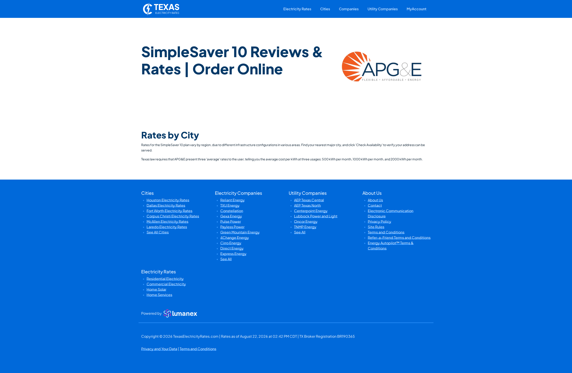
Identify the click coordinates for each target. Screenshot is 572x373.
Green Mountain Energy (240, 232)
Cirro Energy (230, 243)
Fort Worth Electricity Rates (169, 210)
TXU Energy (230, 205)
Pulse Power (230, 221)
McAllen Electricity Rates (167, 221)
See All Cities (158, 232)
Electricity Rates (297, 8)
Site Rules (376, 226)
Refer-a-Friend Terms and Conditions (399, 237)
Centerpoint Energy (311, 210)
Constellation (231, 210)
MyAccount (416, 8)
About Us (375, 200)
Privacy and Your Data (159, 348)
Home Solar (156, 289)
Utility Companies (383, 8)
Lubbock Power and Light (315, 216)
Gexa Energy (231, 216)
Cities (325, 8)
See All (226, 259)
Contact (375, 205)
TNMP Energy (305, 226)
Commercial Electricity (166, 284)
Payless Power (232, 226)
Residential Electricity (165, 278)
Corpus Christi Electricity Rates (173, 216)
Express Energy (233, 253)
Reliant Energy (232, 200)
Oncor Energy (306, 221)
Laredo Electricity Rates (167, 226)
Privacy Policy (379, 221)
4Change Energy (234, 237)
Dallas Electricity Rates (166, 205)
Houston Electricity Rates (168, 200)
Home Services (159, 294)
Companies (349, 8)
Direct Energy (232, 248)
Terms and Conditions (386, 232)
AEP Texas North (307, 205)
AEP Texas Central (309, 200)
